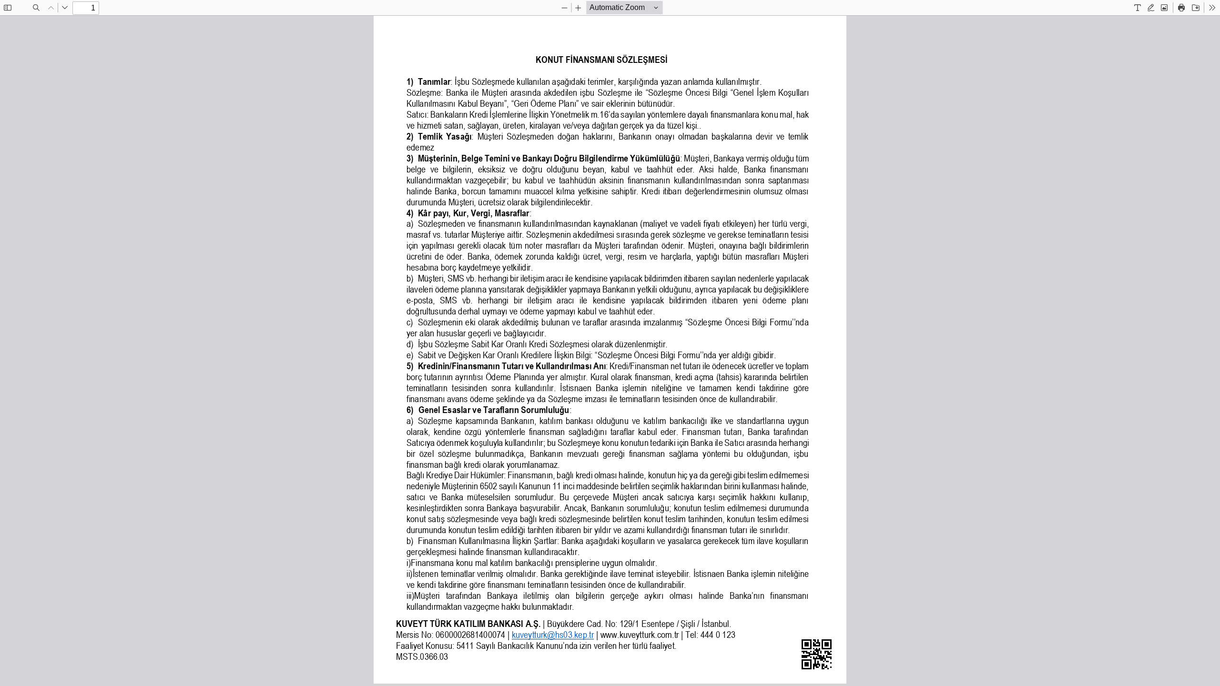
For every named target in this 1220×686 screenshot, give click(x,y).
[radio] (1137, 7)
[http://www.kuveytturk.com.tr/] (640, 634)
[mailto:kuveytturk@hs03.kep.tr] (553, 634)
